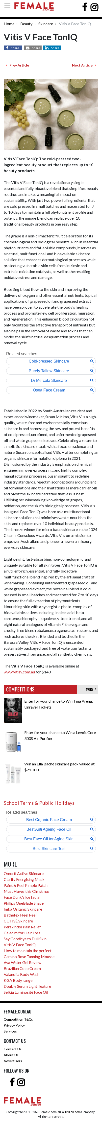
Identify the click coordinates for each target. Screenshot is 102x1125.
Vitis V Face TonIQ (20, 944)
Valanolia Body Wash (21, 974)
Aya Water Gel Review (22, 962)
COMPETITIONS (20, 689)
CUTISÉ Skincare (18, 920)
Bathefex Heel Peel (20, 915)
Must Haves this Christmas (27, 891)
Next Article (83, 65)
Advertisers (13, 1061)
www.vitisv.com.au (19, 671)
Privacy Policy (14, 1025)
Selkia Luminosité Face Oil (26, 992)
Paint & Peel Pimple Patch (26, 885)
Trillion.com (72, 1112)
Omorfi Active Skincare (24, 873)
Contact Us (13, 1049)
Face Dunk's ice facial (22, 897)
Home (9, 23)
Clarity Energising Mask (24, 879)
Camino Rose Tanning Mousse (29, 956)
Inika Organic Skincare (23, 909)
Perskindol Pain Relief (22, 926)
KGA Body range (18, 980)
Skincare (45, 23)
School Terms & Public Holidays (39, 803)
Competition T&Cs (18, 1019)
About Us (11, 1055)
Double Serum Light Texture (27, 986)
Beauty (26, 23)
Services (10, 1031)
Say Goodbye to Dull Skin (25, 938)
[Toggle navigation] (9, 5)
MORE (90, 689)
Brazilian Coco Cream (22, 968)
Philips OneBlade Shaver (24, 903)
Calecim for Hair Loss (22, 932)
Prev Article (18, 65)
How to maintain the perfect (27, 950)
